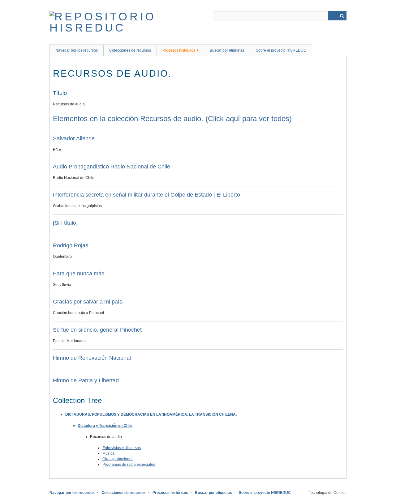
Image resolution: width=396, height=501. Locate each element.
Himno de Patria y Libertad (86, 380)
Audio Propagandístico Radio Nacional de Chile (111, 166)
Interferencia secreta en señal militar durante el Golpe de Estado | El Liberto (146, 195)
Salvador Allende (74, 138)
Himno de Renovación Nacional (92, 358)
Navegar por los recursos (76, 50)
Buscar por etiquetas (227, 50)
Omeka (340, 492)
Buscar (341, 15)
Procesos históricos (178, 50)
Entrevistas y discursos (121, 448)
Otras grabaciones (117, 459)
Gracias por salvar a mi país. (88, 302)
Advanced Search (332, 15)
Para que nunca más (78, 273)
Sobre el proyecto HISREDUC (281, 50)
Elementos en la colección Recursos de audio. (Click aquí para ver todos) (172, 118)
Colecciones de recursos (130, 50)
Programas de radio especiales (128, 464)
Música (108, 453)
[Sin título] (65, 223)
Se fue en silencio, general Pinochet (97, 330)
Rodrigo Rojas (70, 245)
